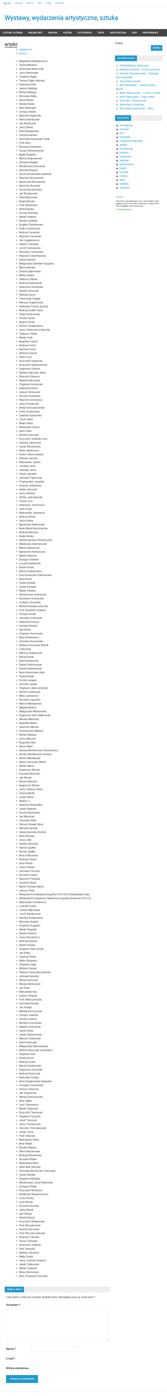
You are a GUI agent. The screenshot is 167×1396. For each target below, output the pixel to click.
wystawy (125, 187)
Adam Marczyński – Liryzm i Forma (140, 92)
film (134, 32)
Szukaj (118, 43)
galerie (19, 3)
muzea (30, 3)
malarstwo (35, 32)
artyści (7, 3)
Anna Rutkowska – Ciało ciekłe (137, 96)
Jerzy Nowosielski (130, 81)
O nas (48, 3)
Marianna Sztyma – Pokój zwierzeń (140, 69)
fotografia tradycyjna (131, 140)
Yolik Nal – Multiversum (133, 100)
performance (150, 32)
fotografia (85, 32)
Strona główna (13, 32)
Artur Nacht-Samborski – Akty (136, 108)
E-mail (10, 1358)
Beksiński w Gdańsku (132, 104)
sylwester (119, 197)
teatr (101, 32)
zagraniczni (25, 49)
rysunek (124, 172)
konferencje (126, 148)
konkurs (124, 152)
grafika (52, 32)
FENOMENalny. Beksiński (134, 65)
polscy (23, 53)
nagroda (124, 160)
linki (39, 3)
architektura (118, 32)
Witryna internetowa (17, 1368)
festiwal (124, 129)
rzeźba (67, 32)
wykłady (124, 183)
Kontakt (59, 3)
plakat (123, 168)
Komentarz (13, 1304)
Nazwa (11, 1348)
